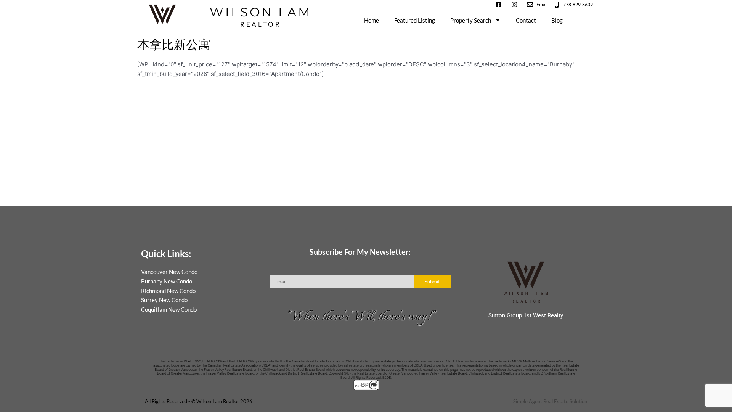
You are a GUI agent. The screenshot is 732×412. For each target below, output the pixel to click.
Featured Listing (414, 20)
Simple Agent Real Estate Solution (550, 401)
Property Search (470, 20)
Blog (557, 20)
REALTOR (260, 24)
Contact (526, 20)
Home (371, 20)
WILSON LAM (260, 12)
